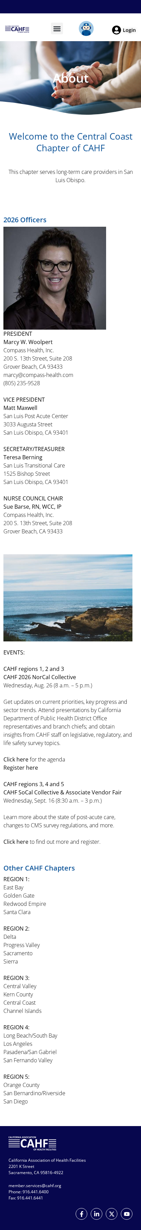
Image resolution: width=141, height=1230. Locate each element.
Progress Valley (21, 945)
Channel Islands (22, 1011)
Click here (15, 759)
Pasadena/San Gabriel (30, 1052)
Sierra (10, 961)
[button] (57, 29)
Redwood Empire (24, 904)
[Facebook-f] (81, 1214)
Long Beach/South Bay (30, 1035)
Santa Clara (16, 912)
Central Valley (19, 986)
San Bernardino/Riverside (34, 1093)
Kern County (18, 994)
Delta (9, 937)
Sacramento (18, 953)
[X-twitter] (111, 1214)
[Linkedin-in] (96, 1214)
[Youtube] (126, 1214)
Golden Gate (19, 895)
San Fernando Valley (27, 1060)
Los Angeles (17, 1044)
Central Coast (19, 1002)
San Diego (15, 1101)
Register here (20, 767)
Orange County (21, 1085)
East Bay (13, 887)
